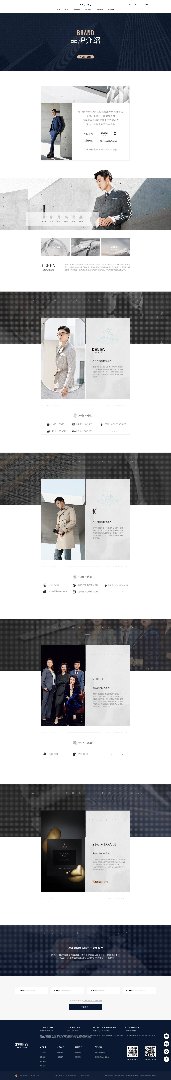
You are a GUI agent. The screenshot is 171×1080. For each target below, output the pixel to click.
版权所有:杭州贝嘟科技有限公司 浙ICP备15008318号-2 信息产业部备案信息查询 (130, 1076)
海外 (146, 4)
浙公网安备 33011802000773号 (29, 1076)
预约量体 (88, 9)
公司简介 (43, 1053)
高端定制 (77, 9)
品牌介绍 (43, 1057)
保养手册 (60, 1053)
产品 (66, 9)
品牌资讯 (100, 9)
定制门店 (78, 1053)
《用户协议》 (87, 1000)
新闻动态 (43, 1061)
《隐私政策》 (98, 1000)
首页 (58, 9)
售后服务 (60, 1057)
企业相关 (111, 9)
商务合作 (43, 1066)
